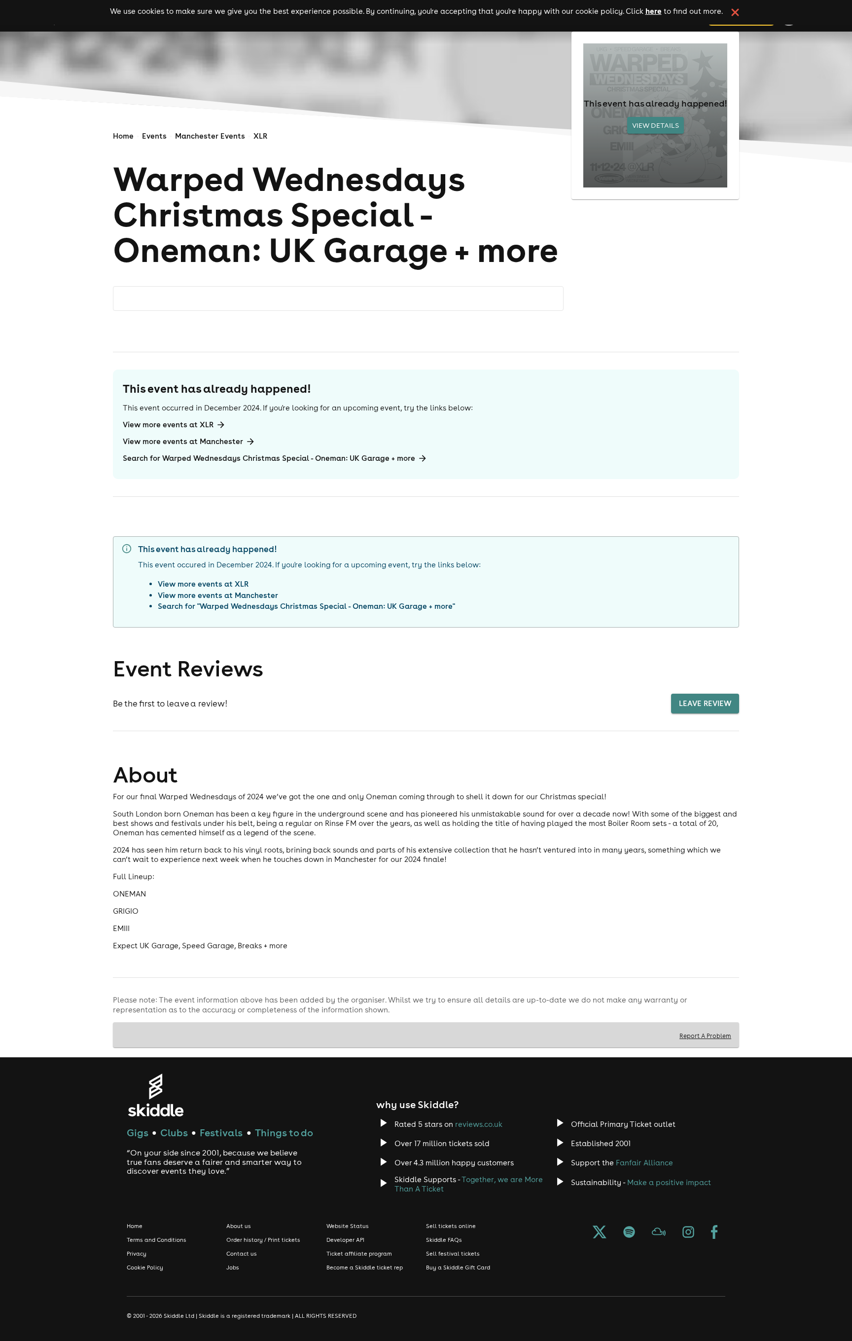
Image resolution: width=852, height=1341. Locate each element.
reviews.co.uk (478, 1124)
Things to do (284, 1132)
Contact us (241, 1253)
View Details (655, 125)
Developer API (345, 1239)
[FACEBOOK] (714, 1233)
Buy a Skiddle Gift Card (458, 1267)
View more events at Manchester (183, 441)
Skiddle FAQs (444, 1239)
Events (154, 136)
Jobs (232, 1267)
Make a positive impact (669, 1182)
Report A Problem (705, 1036)
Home (123, 136)
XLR (260, 136)
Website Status (347, 1226)
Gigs (137, 1132)
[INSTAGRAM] (688, 1233)
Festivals (221, 1132)
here (653, 11)
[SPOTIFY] (629, 1233)
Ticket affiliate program (359, 1253)
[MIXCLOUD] (659, 1233)
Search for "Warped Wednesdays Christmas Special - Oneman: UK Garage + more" (306, 606)
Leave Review (705, 703)
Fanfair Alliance (644, 1162)
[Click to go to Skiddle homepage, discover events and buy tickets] (155, 1095)
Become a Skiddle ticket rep (364, 1267)
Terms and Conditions (156, 1239)
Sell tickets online (451, 1226)
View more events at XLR (168, 424)
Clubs (174, 1132)
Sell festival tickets (453, 1253)
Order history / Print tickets (263, 1239)
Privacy (136, 1253)
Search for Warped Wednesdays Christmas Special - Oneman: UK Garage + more (269, 458)
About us (238, 1226)
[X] (599, 1233)
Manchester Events (210, 136)
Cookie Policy (145, 1267)
